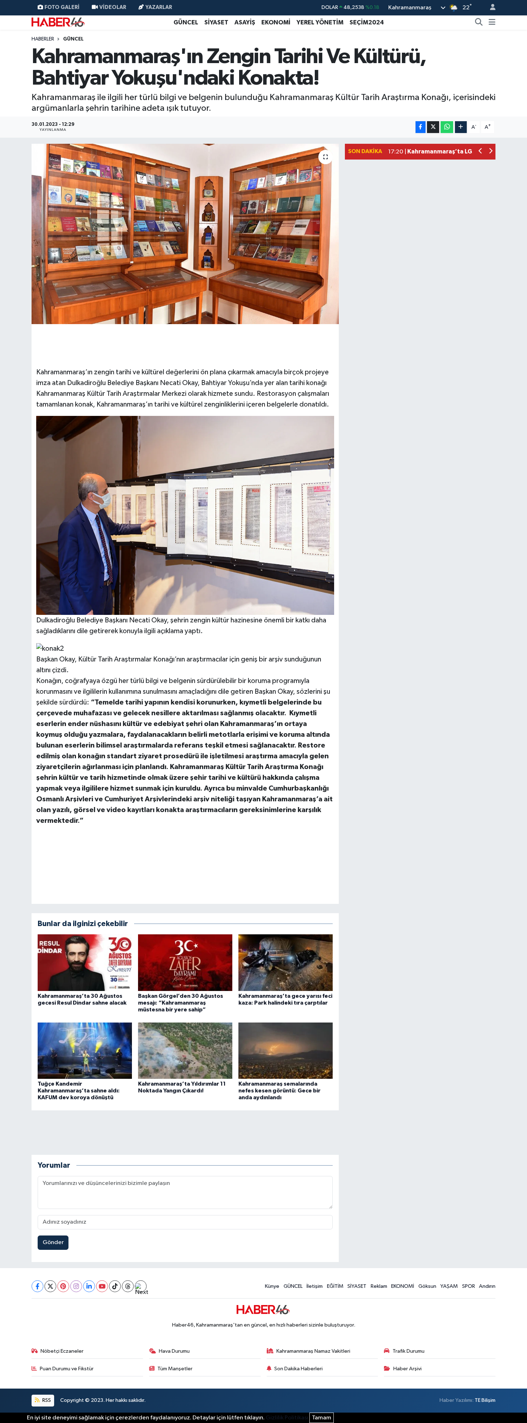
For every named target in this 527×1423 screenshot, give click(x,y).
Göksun (427, 1286)
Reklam (379, 1286)
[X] (50, 1286)
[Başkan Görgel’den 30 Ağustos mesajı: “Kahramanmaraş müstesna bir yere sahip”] (185, 962)
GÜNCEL (186, 22)
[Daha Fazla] (461, 127)
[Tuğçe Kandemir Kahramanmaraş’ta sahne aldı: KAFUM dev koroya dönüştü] (85, 1051)
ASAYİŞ (244, 22)
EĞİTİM (335, 1286)
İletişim (315, 1286)
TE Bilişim (485, 1400)
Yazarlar (159, 7)
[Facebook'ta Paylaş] (421, 127)
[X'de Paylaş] (433, 127)
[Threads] (128, 1286)
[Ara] (479, 22)
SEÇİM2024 (367, 22)
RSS (46, 1400)
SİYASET (216, 22)
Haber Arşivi (407, 1368)
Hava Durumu (174, 1351)
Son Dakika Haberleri (298, 1368)
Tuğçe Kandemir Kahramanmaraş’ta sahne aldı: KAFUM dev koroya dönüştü (79, 1090)
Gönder (53, 1242)
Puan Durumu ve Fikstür (67, 1368)
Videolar (112, 7)
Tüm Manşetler (175, 1368)
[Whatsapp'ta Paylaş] (447, 127)
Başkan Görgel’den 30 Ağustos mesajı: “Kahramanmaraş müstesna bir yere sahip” (180, 1002)
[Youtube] (102, 1286)
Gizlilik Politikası (287, 1418)
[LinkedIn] (89, 1286)
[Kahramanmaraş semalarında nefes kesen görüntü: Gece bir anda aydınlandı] (285, 1051)
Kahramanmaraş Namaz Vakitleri (313, 1351)
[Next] (141, 1286)
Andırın (487, 1286)
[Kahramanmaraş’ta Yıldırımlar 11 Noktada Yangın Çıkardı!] (185, 1051)
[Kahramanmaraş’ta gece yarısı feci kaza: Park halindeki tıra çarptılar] (285, 962)
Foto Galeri (62, 7)
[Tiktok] (115, 1286)
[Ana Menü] (492, 22)
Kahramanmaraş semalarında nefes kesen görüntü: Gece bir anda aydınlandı (279, 1090)
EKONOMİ (275, 22)
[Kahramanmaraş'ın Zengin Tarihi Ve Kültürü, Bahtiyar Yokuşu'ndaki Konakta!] (185, 234)
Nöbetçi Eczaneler (62, 1351)
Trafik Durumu (408, 1351)
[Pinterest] (63, 1286)
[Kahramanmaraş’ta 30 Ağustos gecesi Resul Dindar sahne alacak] (85, 962)
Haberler (43, 39)
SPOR (468, 1286)
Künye (272, 1286)
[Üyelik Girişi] (489, 7)
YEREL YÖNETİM (319, 22)
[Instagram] (76, 1286)
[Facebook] (37, 1286)
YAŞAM (449, 1286)
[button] (481, 152)
